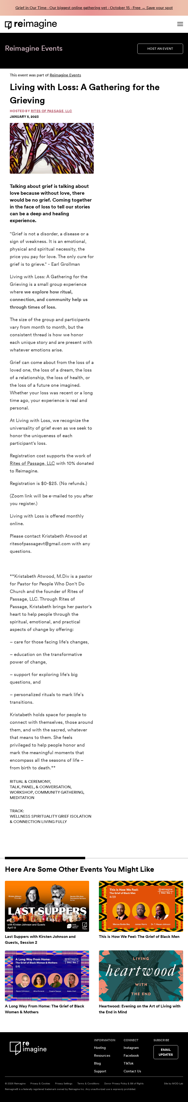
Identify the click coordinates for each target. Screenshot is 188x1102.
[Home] (32, 24)
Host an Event (160, 48)
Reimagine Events (65, 75)
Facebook (131, 1055)
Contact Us (132, 1071)
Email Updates (166, 1052)
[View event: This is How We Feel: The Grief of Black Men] (141, 906)
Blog (97, 1063)
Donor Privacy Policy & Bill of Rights (124, 1083)
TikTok (128, 1063)
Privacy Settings (63, 1083)
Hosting (100, 1048)
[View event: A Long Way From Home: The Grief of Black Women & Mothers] (47, 975)
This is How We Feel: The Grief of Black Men (139, 936)
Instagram (131, 1048)
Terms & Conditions (88, 1083)
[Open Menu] (180, 24)
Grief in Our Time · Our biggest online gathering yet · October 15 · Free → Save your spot (94, 7)
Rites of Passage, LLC (51, 111)
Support (100, 1071)
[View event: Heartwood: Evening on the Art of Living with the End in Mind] (141, 975)
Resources (102, 1055)
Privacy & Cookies (40, 1083)
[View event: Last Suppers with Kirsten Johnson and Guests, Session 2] (47, 906)
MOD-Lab (177, 1083)
